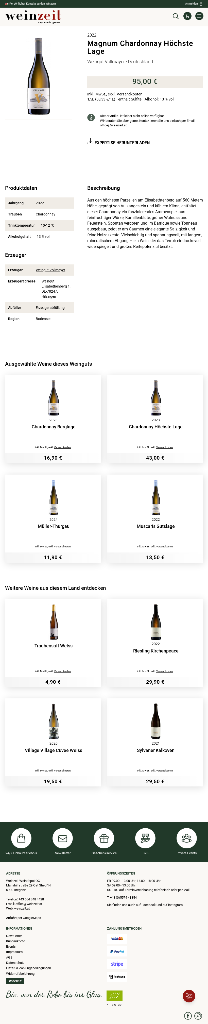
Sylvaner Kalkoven (156, 750)
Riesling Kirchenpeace (156, 650)
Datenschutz (15, 963)
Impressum (14, 952)
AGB (9, 957)
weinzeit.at (22, 908)
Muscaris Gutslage (156, 526)
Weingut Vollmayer (50, 270)
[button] (176, 15)
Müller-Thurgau (54, 526)
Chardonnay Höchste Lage (156, 426)
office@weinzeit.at (113, 125)
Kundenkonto (15, 941)
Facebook (149, 905)
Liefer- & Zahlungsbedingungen (28, 968)
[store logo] (33, 17)
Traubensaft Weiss (53, 645)
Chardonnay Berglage (54, 426)
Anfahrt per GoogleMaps (23, 918)
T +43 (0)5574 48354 (122, 897)
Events (11, 946)
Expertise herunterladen (122, 142)
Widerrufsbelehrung (20, 974)
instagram (175, 905)
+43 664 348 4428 (31, 899)
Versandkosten (129, 94)
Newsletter (14, 936)
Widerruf (15, 981)
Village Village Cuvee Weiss (53, 750)
